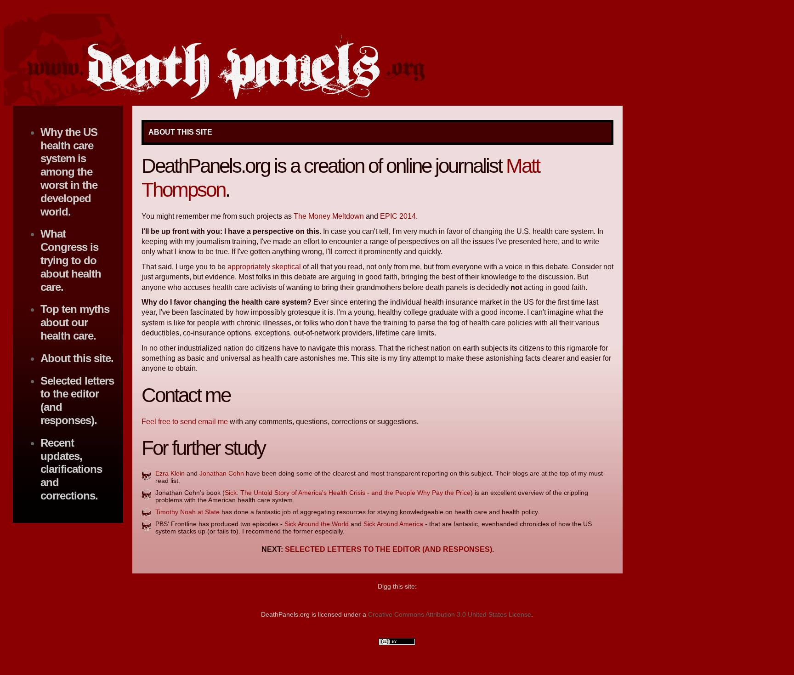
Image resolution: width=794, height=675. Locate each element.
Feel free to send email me (185, 421)
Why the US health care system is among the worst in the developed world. (68, 172)
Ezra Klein (170, 473)
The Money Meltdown (329, 216)
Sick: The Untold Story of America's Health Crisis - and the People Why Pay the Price (348, 492)
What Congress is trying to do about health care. (70, 260)
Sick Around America (393, 524)
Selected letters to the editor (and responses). (389, 549)
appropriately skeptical (264, 267)
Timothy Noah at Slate (187, 512)
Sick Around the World (316, 524)
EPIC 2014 (398, 216)
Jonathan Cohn (221, 473)
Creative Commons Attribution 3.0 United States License (449, 614)
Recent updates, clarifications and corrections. (71, 469)
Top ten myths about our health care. (74, 322)
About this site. (76, 358)
